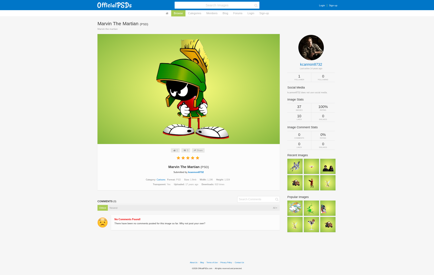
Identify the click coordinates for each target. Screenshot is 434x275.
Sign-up (333, 5)
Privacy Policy (226, 262)
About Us (194, 262)
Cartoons (161, 179)
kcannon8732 (196, 172)
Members (212, 13)
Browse (178, 13)
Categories (194, 13)
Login (322, 5)
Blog (225, 13)
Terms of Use (212, 262)
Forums (237, 13)
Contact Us (239, 262)
